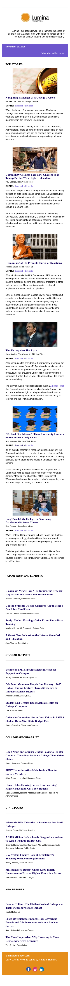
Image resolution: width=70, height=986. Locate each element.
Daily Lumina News (15, 959)
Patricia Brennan (47, 959)
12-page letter (57, 386)
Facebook (19, 186)
